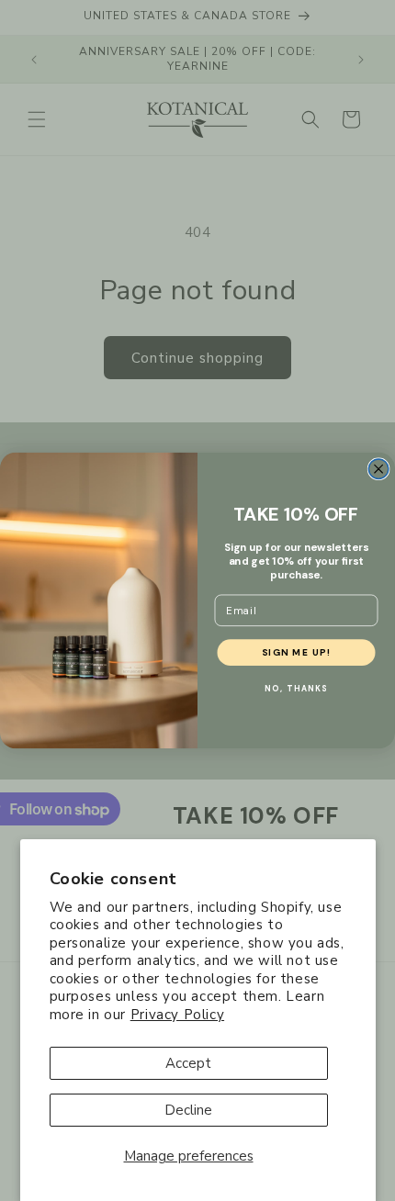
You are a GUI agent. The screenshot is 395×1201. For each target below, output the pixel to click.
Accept (188, 1063)
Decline (188, 1110)
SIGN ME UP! (297, 652)
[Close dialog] (378, 469)
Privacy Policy (177, 1014)
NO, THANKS (296, 688)
